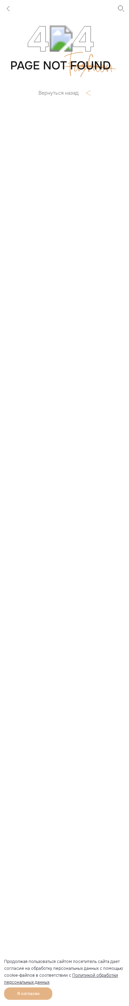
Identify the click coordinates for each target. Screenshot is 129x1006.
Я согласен (28, 993)
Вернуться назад (58, 93)
